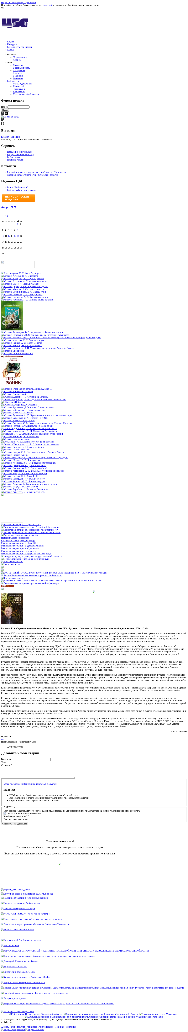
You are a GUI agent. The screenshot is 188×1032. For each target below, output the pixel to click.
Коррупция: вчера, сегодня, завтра (18, 540)
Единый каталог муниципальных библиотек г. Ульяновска (36, 172)
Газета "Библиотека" (17, 187)
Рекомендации (45, 1027)
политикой (47, 5)
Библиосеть (13, 81)
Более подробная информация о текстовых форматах (30, 784)
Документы (19, 65)
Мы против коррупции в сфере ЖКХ (19, 543)
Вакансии (18, 75)
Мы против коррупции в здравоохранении (22, 545)
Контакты (18, 78)
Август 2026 (8, 207)
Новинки (59, 1027)
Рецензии (15, 137)
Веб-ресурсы (13, 157)
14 (15, 236)
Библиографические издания (21, 190)
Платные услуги (15, 159)
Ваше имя (6, 759)
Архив (10, 49)
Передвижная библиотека (26, 94)
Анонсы (17, 60)
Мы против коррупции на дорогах (18, 551)
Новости (11, 54)
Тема (4, 762)
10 (3, 236)
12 (9, 236)
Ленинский (18, 86)
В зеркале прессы (21, 68)
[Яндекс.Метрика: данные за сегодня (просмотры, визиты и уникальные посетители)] (34, 1029)
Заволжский (19, 91)
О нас (10, 62)
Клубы (10, 41)
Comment (6, 765)
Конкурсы (12, 44)
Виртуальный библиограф (20, 154)
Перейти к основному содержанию (18, 2)
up (2, 739)
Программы (19, 70)
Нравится (6, 736)
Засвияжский (19, 89)
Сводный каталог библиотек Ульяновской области (32, 175)
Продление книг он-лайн (19, 152)
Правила (17, 73)
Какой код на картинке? (16, 816)
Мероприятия (20, 57)
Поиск (4, 107)
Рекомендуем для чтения (19, 47)
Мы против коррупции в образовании (20, 548)
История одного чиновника (15, 537)
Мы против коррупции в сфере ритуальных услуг (26, 553)
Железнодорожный (22, 83)
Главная (5, 137)
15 (18, 236)
